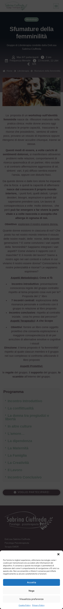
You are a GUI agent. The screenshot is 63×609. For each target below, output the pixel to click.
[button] (58, 554)
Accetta (31, 582)
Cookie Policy (25, 605)
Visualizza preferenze (31, 599)
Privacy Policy (38, 605)
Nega (31, 590)
